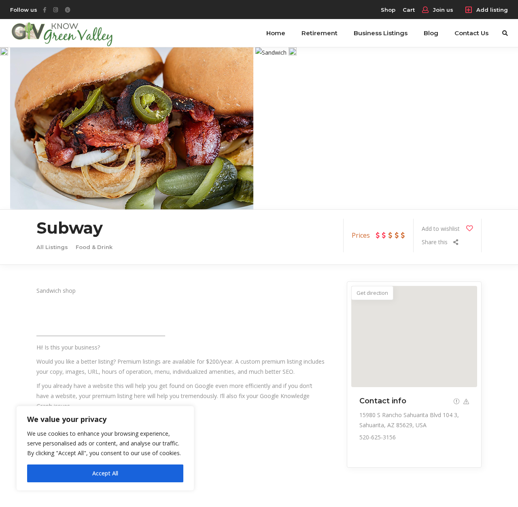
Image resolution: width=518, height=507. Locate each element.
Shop (388, 9)
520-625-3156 (377, 437)
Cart (409, 9)
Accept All (105, 473)
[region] (105, 448)
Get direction (372, 292)
